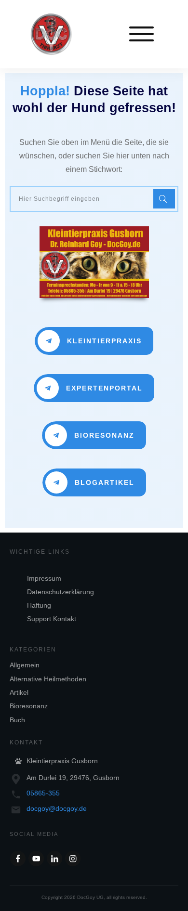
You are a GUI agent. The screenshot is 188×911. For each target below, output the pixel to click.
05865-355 (43, 793)
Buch (17, 720)
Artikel (19, 692)
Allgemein (25, 665)
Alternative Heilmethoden (48, 679)
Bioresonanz (29, 706)
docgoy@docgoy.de (57, 808)
